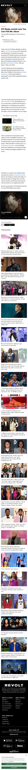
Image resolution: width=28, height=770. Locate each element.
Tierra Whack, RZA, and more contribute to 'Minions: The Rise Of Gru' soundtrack (19, 129)
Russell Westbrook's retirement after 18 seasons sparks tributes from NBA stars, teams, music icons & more (13, 655)
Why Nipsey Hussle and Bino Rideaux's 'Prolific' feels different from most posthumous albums (12, 612)
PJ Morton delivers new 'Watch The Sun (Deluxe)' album (18, 121)
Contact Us (5, 719)
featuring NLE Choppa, (12, 63)
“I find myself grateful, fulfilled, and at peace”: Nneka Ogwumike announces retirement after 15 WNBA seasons (12, 390)
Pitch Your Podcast (7, 706)
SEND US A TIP (14, 734)
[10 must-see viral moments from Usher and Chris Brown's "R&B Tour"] (14, 666)
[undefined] (7, 121)
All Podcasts (5, 701)
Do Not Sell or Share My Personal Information (14, 764)
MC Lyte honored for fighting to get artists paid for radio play (11, 344)
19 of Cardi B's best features (9, 569)
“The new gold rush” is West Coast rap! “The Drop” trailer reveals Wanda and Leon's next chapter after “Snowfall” (12, 481)
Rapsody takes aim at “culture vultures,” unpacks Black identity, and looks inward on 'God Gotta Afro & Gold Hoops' (13, 252)
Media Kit (18, 706)
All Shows (4, 699)
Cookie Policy (11, 761)
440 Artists (5, 710)
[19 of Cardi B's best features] (14, 560)
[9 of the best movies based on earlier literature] (14, 623)
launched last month (18, 175)
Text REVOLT (5, 721)
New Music (4, 26)
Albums (12, 224)
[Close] (26, 755)
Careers (18, 708)
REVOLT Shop (6, 723)
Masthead (18, 701)
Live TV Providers (6, 703)
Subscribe (4, 717)
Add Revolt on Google (10, 41)
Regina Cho (6, 39)
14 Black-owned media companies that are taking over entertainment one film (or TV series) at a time (13, 434)
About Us (18, 699)
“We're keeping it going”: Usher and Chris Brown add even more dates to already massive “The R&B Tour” (13, 525)
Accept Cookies (14, 767)
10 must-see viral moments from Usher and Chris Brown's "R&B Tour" (12, 676)
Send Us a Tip (19, 703)
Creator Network (6, 708)
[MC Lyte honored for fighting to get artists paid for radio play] (14, 334)
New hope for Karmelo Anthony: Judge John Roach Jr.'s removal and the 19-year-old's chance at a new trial (13, 299)
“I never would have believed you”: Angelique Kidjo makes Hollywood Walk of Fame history (12, 412)
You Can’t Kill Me (9, 51)
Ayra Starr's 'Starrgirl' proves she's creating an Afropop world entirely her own (12, 589)
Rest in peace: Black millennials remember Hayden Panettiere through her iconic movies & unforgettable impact (13, 548)
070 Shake (7, 224)
